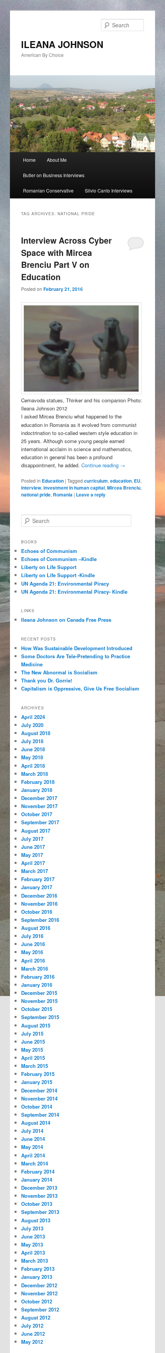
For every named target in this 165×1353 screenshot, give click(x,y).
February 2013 (37, 1268)
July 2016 (32, 936)
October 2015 (36, 1009)
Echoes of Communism (49, 550)
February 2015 (37, 1073)
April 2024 (33, 716)
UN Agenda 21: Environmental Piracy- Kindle (74, 591)
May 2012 (32, 1341)
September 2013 (40, 1211)
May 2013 (32, 1244)
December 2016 (39, 895)
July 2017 (32, 838)
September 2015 (40, 1017)
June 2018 (33, 749)
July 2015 (32, 1033)
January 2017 (36, 887)
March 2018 (34, 773)
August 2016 (35, 927)
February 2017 (37, 879)
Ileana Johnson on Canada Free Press (66, 619)
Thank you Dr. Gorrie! (46, 680)
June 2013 (33, 1236)
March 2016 (34, 968)
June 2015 (33, 1041)
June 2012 (33, 1333)
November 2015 (39, 1000)
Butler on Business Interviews (53, 175)
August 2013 (35, 1220)
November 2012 (39, 1293)
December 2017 (39, 798)
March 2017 (34, 871)
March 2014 (34, 1163)
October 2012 (36, 1301)
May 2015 (32, 1049)
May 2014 (32, 1146)
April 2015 (33, 1057)
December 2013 (39, 1187)
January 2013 (36, 1276)
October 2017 (36, 814)
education (121, 480)
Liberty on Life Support (48, 567)
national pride (36, 494)
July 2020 (32, 725)
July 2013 (32, 1228)
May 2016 (32, 952)
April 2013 (33, 1252)
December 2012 (39, 1285)
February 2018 (37, 781)
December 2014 (39, 1090)
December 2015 (39, 992)
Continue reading (103, 465)
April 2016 (33, 960)
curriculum (96, 480)
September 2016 (40, 919)
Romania (63, 494)
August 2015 (35, 1025)
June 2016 (33, 944)
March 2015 (34, 1065)
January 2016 (36, 984)
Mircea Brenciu (123, 487)
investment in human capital (74, 487)
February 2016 (37, 976)
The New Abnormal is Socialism (59, 672)
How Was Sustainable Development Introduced (76, 648)
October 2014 (36, 1106)
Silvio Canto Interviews (108, 190)
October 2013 (36, 1203)
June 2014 (33, 1138)
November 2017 (39, 806)
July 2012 (32, 1325)
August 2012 (35, 1317)
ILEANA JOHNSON (62, 44)
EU (137, 480)
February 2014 (37, 1171)
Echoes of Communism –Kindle (59, 559)
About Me (57, 159)
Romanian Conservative (48, 190)
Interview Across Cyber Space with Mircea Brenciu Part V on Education (66, 258)
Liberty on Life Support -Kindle (58, 575)
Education (53, 480)
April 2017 (33, 863)
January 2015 (36, 1082)
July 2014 (32, 1130)
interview (31, 487)
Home (29, 159)
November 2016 (39, 903)
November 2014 (39, 1098)
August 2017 (35, 830)
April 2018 (33, 765)
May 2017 (32, 854)
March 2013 (34, 1260)
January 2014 (36, 1179)
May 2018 (32, 757)
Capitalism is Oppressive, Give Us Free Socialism (80, 688)
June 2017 (33, 846)
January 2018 (36, 790)
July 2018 (32, 741)
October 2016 (36, 911)
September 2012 (40, 1309)
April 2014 (33, 1155)
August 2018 (35, 733)
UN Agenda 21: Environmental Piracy (65, 583)
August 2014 (35, 1122)
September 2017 (40, 822)
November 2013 (39, 1195)
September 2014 (40, 1114)
